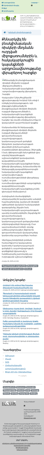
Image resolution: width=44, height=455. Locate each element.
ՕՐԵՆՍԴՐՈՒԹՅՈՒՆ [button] (27, 26)
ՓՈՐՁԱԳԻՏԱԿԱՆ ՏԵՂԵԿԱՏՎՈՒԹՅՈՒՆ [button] (27, 23)
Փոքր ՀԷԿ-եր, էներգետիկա (18, 372)
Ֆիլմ (5, 8)
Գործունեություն (22, 447)
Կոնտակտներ (22, 450)
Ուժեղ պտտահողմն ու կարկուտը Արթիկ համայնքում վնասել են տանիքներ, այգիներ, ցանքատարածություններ (22, 323)
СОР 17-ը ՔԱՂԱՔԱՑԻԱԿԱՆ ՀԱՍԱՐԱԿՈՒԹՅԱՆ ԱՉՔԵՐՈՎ (30, 17)
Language (34, 2)
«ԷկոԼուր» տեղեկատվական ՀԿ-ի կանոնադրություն (22, 443)
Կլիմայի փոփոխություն (19, 32)
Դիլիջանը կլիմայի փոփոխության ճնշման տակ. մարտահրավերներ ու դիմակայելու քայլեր (21, 336)
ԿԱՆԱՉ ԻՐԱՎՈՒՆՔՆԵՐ (28, 20)
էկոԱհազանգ (8, 11)
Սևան (8, 359)
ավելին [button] (23, 376)
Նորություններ (9, 2)
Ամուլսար (9, 356)
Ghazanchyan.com (30, 418)
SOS (7, 362)
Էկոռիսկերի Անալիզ (11, 5)
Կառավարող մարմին (22, 445)
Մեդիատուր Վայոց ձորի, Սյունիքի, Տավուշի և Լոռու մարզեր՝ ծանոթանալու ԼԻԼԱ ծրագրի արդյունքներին (22, 311)
